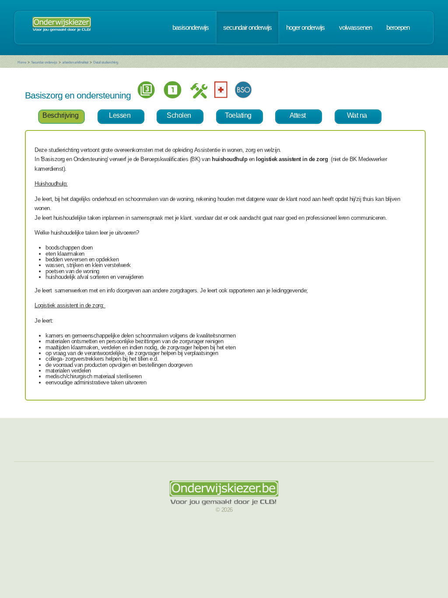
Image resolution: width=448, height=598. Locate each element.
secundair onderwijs (247, 27)
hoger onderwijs (305, 27)
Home (22, 62)
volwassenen (355, 27)
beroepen (398, 27)
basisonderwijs (190, 27)
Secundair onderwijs (44, 62)
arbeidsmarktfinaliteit (75, 62)
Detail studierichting (105, 62)
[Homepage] (61, 27)
